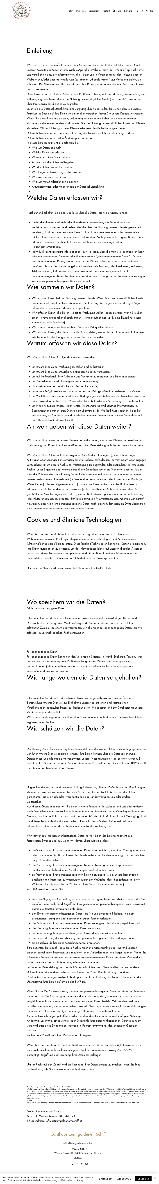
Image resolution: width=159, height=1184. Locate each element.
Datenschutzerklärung (72, 1180)
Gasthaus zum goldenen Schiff (78, 1134)
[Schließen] (155, 1179)
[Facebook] (142, 10)
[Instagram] (146, 10)
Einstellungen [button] (105, 1178)
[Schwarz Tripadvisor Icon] (151, 10)
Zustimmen (143, 1178)
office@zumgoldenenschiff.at (78, 1143)
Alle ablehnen (124, 1178)
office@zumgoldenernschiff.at (64, 1121)
